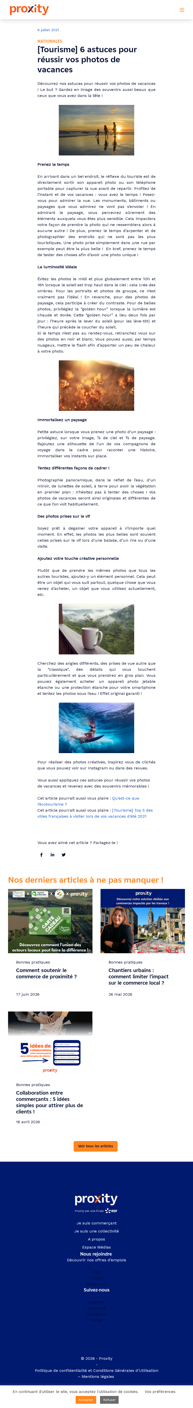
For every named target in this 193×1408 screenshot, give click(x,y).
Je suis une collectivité (96, 1231)
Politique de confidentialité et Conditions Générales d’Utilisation (96, 1370)
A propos (96, 1239)
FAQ (97, 1272)
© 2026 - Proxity (96, 1358)
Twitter (96, 1320)
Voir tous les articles (95, 1146)
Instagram (97, 1314)
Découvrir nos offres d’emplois (96, 1260)
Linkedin (96, 1302)
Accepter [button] (86, 1400)
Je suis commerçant (97, 1223)
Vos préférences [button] (160, 1391)
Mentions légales (98, 1376)
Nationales (49, 41)
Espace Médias (96, 1247)
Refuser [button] (109, 1400)
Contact (96, 1278)
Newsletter (96, 1284)
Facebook (96, 1308)
